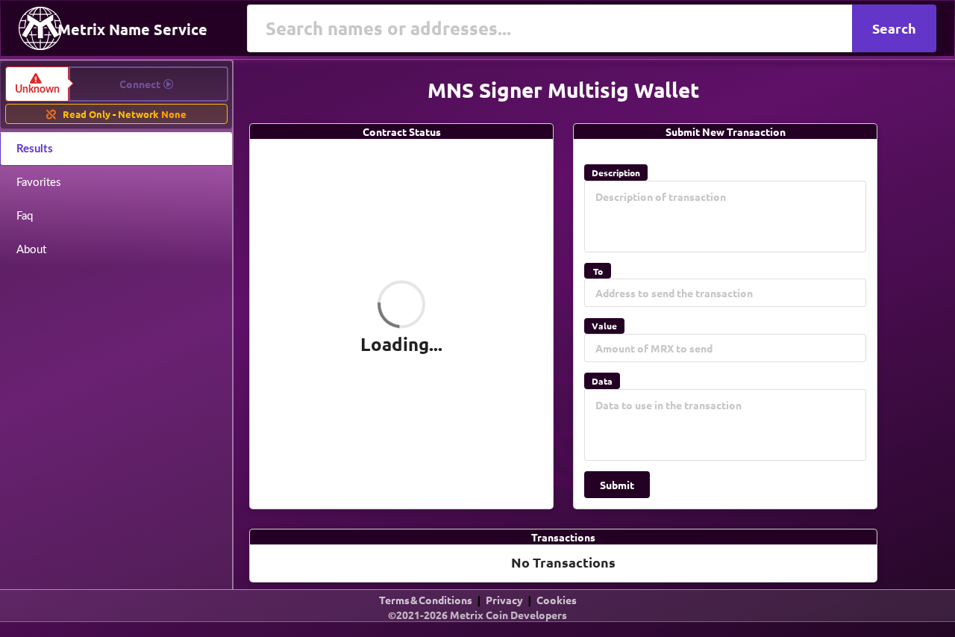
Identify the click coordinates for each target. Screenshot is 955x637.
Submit (617, 484)
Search (894, 28)
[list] (477, 618)
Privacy (504, 599)
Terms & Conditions (425, 599)
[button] (117, 84)
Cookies (556, 599)
